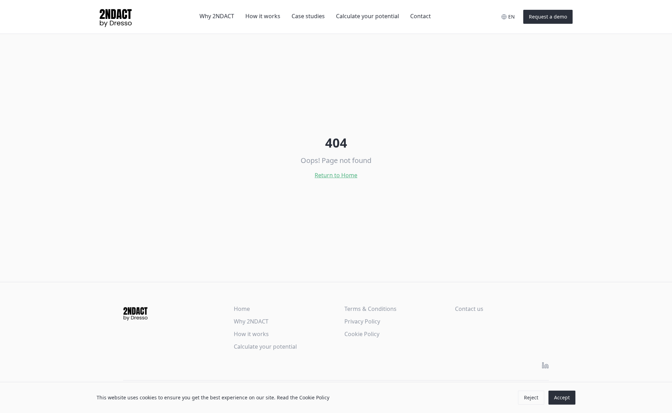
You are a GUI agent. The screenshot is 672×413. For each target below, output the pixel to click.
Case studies (308, 16)
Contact (420, 16)
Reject (531, 397)
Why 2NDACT (217, 16)
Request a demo (548, 16)
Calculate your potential (367, 16)
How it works (262, 16)
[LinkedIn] (545, 365)
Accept (562, 397)
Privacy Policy (362, 321)
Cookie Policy (361, 334)
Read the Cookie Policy (303, 397)
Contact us (469, 309)
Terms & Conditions (370, 309)
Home (242, 309)
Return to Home (336, 175)
